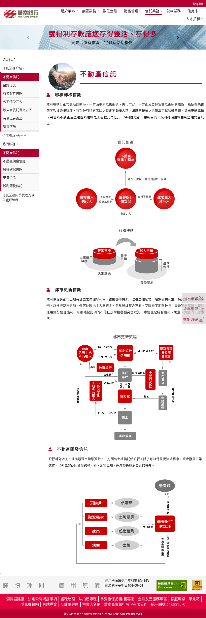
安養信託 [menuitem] (9, 126)
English (198, 3)
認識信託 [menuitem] (8, 60)
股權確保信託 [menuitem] (12, 169)
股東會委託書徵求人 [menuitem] (17, 110)
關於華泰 (68, 11)
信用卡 (192, 11)
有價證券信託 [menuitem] (12, 93)
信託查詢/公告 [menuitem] (14, 136)
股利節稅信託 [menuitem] (12, 186)
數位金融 (110, 11)
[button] (28, 37)
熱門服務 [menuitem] (10, 144)
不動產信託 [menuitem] (11, 77)
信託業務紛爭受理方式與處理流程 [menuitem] (18, 197)
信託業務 (152, 11)
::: (3, 3)
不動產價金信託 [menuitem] (14, 161)
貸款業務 (173, 11)
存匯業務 (89, 11)
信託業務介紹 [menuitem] (13, 68)
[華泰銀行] (26, 14)
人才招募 (193, 19)
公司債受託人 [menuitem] (12, 102)
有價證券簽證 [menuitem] (12, 118)
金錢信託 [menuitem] (9, 85)
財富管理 (131, 11)
